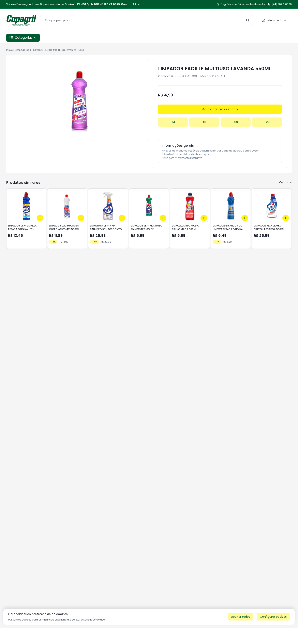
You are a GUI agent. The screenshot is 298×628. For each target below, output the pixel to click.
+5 (204, 122)
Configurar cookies (273, 617)
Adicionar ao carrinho (220, 109)
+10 (235, 122)
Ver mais (285, 182)
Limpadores (22, 50)
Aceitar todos (240, 617)
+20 (267, 122)
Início (9, 50)
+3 (173, 122)
